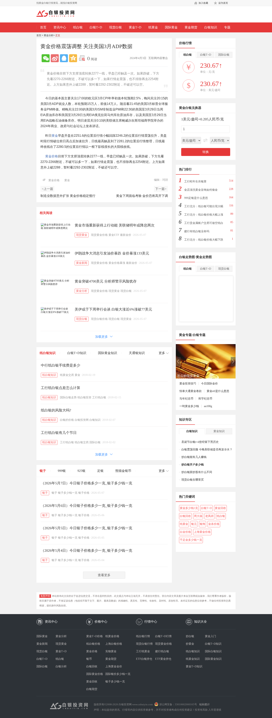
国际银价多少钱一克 (114, 674)
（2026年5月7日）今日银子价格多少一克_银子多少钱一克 (86, 483)
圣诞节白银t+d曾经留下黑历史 (200, 441)
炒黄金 (190, 643)
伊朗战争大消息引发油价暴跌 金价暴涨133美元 (112, 253)
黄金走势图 (204, 257)
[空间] (73, 58)
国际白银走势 (68, 397)
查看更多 (104, 575)
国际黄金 (171, 27)
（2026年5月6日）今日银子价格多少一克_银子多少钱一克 (86, 506)
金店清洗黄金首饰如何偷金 (201, 189)
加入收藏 (203, 3)
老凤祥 (209, 516)
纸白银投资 (84, 397)
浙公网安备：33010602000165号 (178, 704)
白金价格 (185, 531)
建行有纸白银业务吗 (196, 231)
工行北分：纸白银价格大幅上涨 (203, 214)
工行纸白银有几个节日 (59, 433)
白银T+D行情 (163, 636)
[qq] (64, 58)
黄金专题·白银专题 (192, 335)
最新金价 (125, 234)
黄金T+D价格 (94, 636)
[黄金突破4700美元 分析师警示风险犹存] (56, 282)
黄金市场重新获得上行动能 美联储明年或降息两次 (115, 225)
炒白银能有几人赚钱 (193, 457)
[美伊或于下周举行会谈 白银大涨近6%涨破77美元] (56, 310)
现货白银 (115, 27)
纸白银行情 (143, 636)
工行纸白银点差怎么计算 (60, 388)
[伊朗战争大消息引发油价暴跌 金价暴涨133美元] (56, 254)
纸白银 (78, 27)
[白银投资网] (58, 13)
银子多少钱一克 (67, 492)
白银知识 (210, 27)
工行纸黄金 (143, 651)
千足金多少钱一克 (191, 539)
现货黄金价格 (99, 234)
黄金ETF (114, 234)
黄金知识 (219, 431)
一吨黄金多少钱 (189, 406)
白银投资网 (82, 419)
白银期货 (91, 689)
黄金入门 (210, 636)
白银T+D (96, 27)
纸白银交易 (82, 442)
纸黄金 (153, 27)
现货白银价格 (99, 318)
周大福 (198, 516)
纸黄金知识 (193, 658)
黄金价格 (51, 156)
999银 (62, 470)
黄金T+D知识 (194, 666)
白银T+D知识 (76, 353)
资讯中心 (59, 27)
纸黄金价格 (112, 636)
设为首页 (223, 3)
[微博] (55, 58)
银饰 (202, 524)
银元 (194, 524)
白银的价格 (67, 419)
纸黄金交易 (67, 375)
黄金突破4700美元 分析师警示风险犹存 (106, 281)
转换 (206, 152)
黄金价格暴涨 (117, 262)
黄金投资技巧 (187, 383)
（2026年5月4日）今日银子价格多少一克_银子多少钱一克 (86, 551)
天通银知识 (137, 353)
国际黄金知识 (107, 353)
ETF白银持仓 (144, 658)
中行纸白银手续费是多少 (60, 365)
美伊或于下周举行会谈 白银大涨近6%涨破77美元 (113, 309)
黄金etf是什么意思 (218, 391)
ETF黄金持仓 (163, 658)
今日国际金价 (209, 383)
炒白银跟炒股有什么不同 (196, 472)
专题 (227, 27)
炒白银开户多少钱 (192, 464)
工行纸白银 (99, 397)
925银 (81, 470)
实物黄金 (110, 651)
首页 (43, 27)
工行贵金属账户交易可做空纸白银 (203, 224)
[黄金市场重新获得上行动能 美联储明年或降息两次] (56, 226)
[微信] (46, 58)
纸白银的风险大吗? (56, 410)
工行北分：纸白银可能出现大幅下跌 (203, 207)
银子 (43, 470)
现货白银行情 (144, 643)
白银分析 (61, 666)
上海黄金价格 (202, 531)
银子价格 (83, 492)
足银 (100, 470)
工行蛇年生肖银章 (195, 181)
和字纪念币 (205, 398)
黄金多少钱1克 (189, 508)
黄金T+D (135, 27)
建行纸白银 (162, 651)
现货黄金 (81, 234)
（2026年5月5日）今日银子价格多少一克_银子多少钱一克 (86, 528)
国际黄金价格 (94, 674)
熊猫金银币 (123, 470)
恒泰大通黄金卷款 (190, 391)
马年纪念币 (186, 398)
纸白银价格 (93, 643)
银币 (89, 658)
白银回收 (185, 516)
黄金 (55, 135)
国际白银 (95, 442)
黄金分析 (48, 35)
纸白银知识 (48, 353)
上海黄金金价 (113, 666)
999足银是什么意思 (196, 197)
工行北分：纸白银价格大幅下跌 (203, 239)
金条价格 (213, 524)
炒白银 (190, 636)
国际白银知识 (213, 651)
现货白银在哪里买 (192, 479)
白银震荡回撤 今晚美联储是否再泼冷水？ (206, 449)
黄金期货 (191, 27)
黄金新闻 (81, 262)
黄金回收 (220, 508)
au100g (208, 406)
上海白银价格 (113, 643)
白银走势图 (187, 257)
